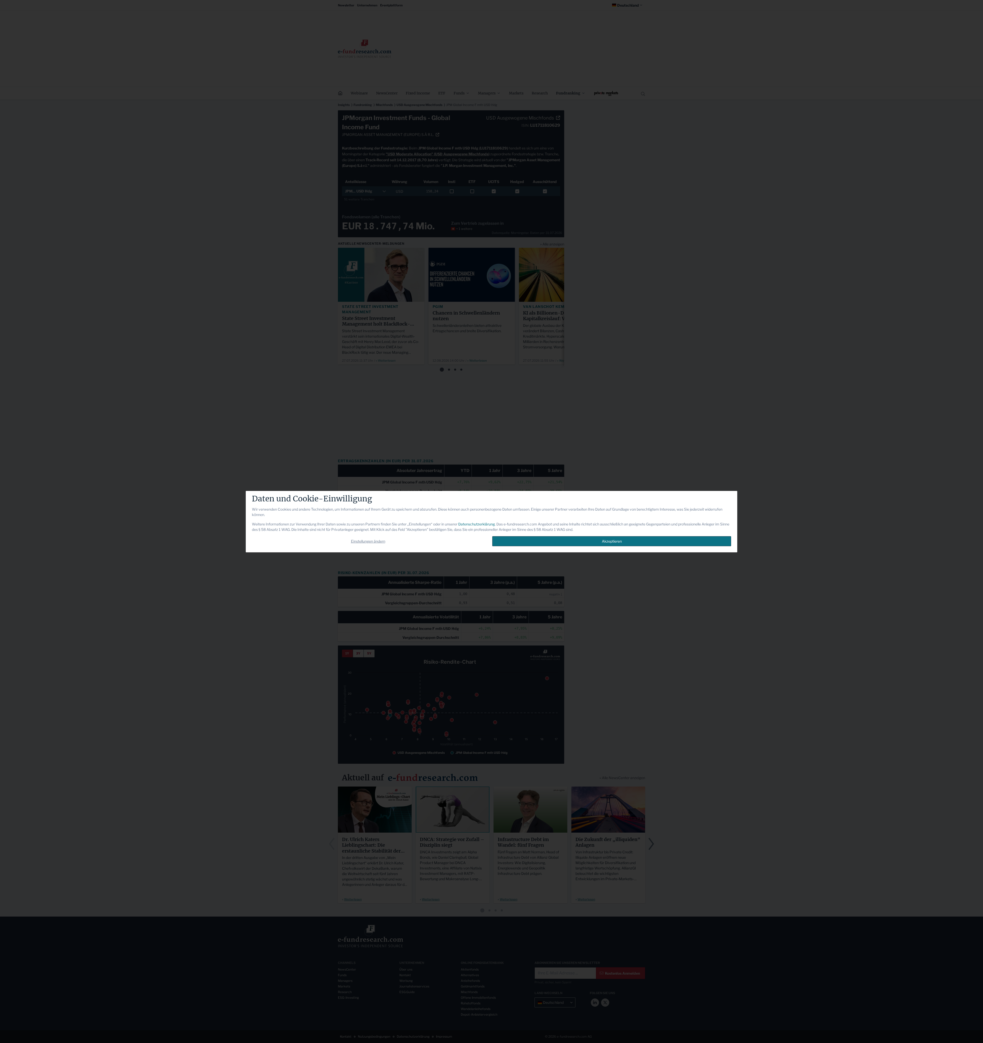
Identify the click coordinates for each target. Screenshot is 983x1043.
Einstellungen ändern (368, 541)
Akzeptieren (612, 541)
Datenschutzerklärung (476, 524)
